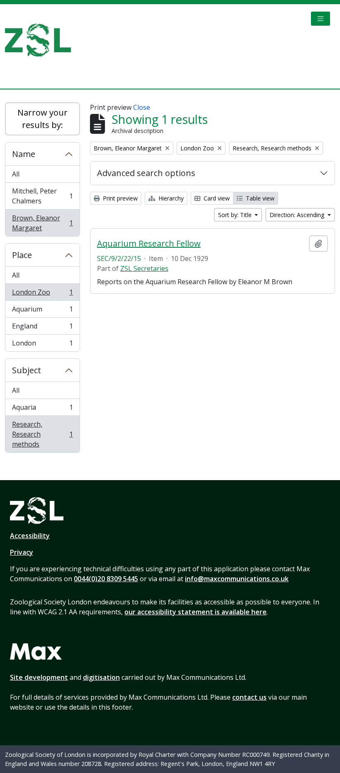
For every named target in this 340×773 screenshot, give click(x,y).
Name (23, 153)
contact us (249, 697)
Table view (259, 198)
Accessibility (30, 535)
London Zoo (42, 294)
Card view (216, 198)
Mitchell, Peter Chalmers (42, 195)
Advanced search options (146, 173)
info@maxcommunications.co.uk (237, 578)
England (42, 328)
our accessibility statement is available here (195, 611)
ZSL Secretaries (144, 268)
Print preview (119, 198)
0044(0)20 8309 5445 (106, 578)
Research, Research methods (42, 434)
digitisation (101, 677)
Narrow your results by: (42, 118)
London (42, 344)
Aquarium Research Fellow (149, 244)
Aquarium (42, 311)
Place (22, 255)
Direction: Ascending (298, 215)
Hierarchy (170, 198)
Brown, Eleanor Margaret (42, 222)
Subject (26, 370)
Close (141, 107)
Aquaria (42, 409)
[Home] (41, 40)
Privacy (21, 552)
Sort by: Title (235, 215)
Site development (39, 677)
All (15, 174)
